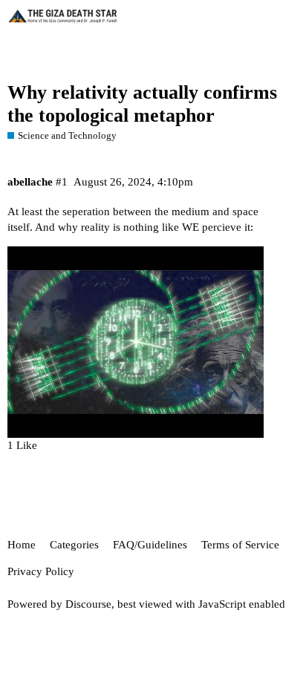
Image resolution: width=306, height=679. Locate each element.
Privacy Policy (40, 571)
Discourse (88, 604)
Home (21, 545)
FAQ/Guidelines (150, 545)
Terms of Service (240, 545)
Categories (74, 545)
